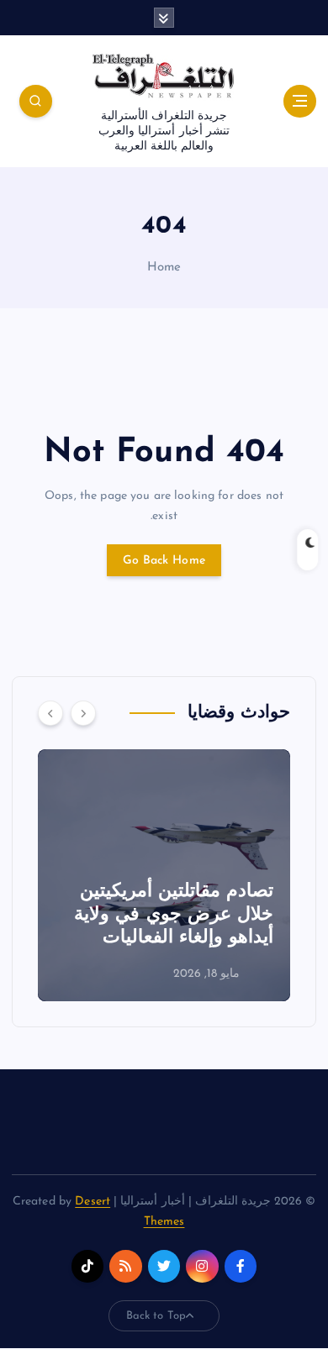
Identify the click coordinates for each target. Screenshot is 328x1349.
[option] (155, 875)
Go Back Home (164, 560)
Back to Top (156, 1315)
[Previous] (50, 713)
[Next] (83, 713)
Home (164, 267)
